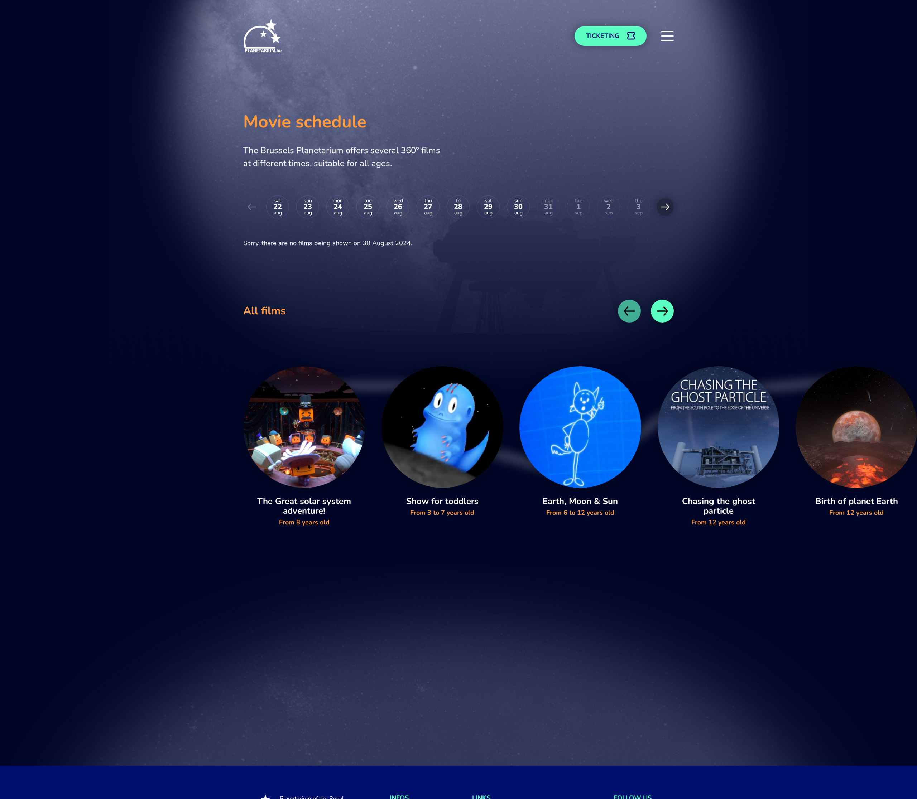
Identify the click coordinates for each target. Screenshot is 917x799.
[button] (667, 35)
